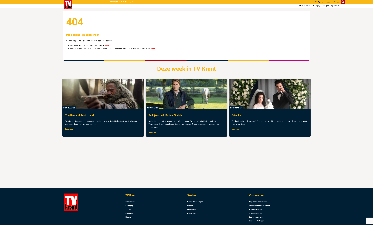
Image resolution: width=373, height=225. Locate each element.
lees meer (69, 129)
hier (107, 46)
